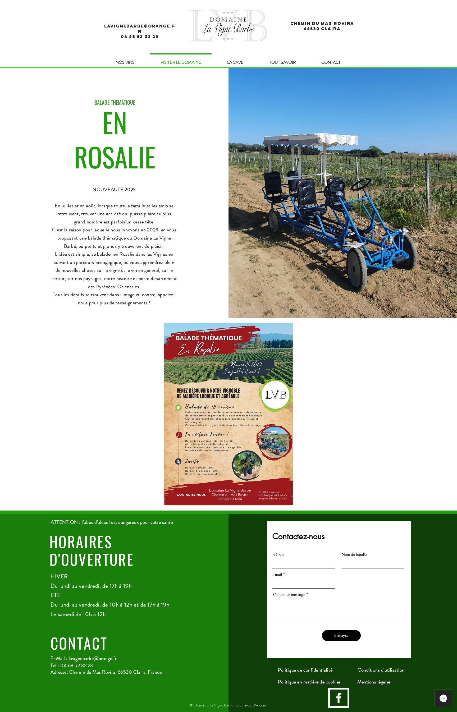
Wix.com (259, 705)
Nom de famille (354, 554)
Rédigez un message (288, 594)
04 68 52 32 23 (140, 36)
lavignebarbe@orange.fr (93, 658)
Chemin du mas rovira (322, 23)
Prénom (278, 554)
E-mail (277, 574)
